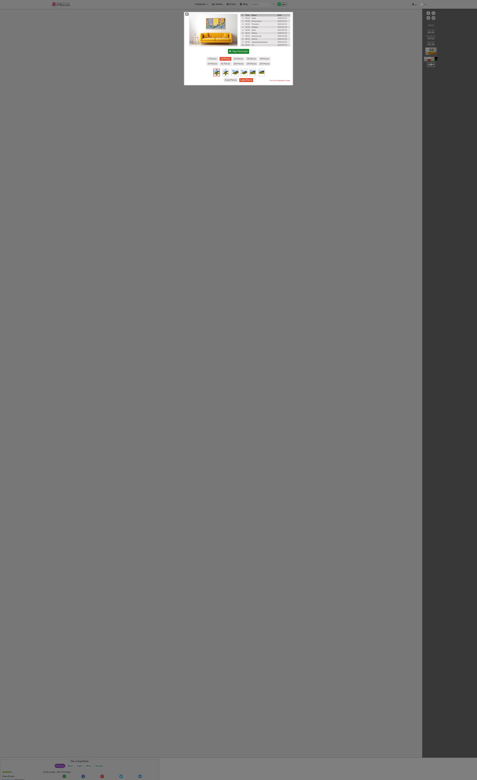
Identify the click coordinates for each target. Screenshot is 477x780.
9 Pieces (212, 59)
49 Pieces (264, 59)
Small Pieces (231, 80)
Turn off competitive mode (279, 80)
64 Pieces (212, 64)
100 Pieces (238, 64)
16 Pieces (225, 59)
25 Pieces (238, 59)
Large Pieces (246, 80)
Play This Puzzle (239, 51)
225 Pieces (264, 64)
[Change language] (423, 4)
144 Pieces (252, 64)
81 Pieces (225, 64)
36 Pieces (251, 59)
